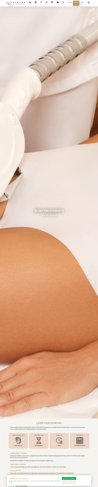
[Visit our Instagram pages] (41, 2)
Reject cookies (68, 482)
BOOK (76, 2)
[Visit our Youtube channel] (58, 2)
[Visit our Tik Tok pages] (47, 2)
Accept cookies (69, 478)
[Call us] (30, 2)
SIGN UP (82, 3)
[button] (89, 2)
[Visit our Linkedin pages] (52, 2)
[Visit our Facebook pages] (36, 2)
